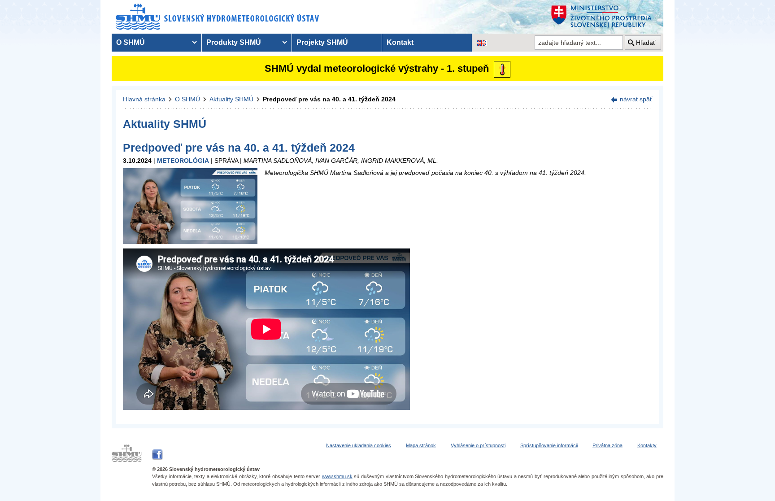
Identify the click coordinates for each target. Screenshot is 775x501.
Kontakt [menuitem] (400, 42)
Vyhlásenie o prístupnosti (478, 445)
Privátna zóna (607, 445)
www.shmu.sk (337, 476)
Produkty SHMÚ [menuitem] (233, 42)
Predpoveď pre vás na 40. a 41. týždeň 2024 (329, 99)
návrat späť (636, 99)
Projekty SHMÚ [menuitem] (322, 42)
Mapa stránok (421, 445)
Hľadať (645, 42)
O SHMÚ (187, 99)
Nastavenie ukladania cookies (358, 445)
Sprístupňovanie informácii (549, 445)
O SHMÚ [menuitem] (130, 42)
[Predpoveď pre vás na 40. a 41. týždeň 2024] (190, 205)
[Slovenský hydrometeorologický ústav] (218, 17)
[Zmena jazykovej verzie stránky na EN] (482, 43)
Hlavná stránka (144, 99)
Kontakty (647, 445)
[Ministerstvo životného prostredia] (605, 16)
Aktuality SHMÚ (231, 99)
